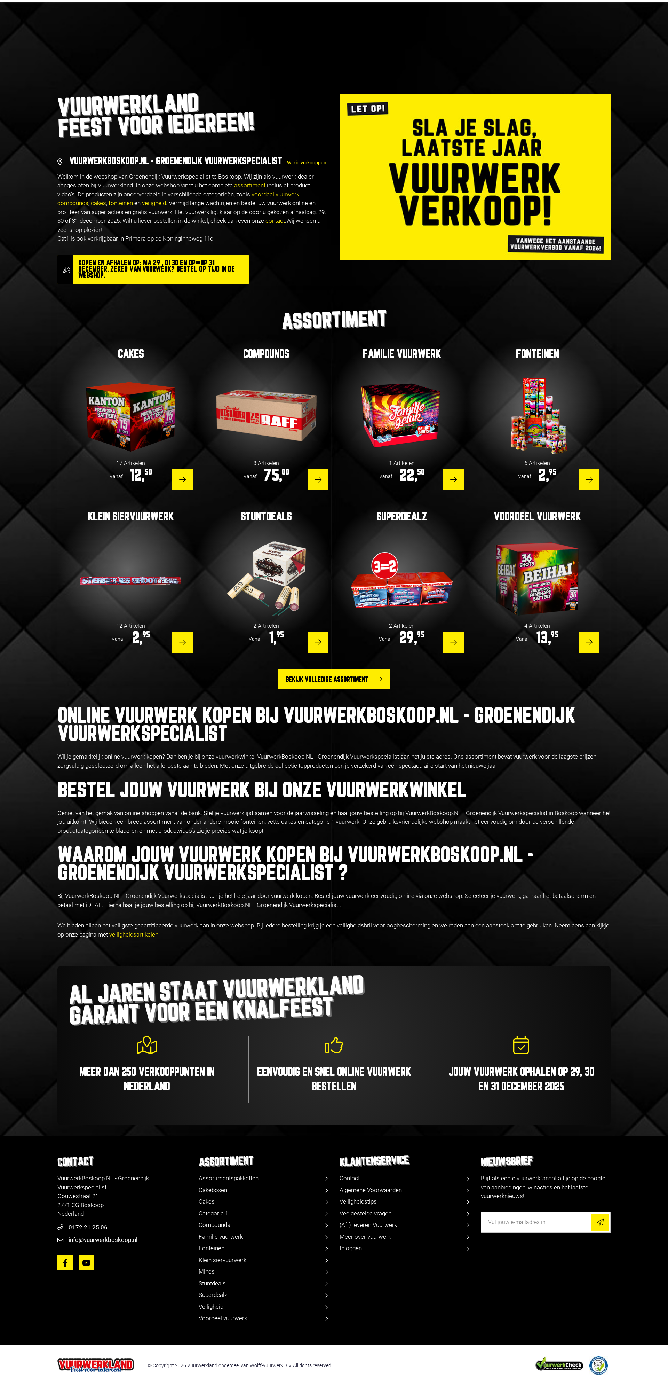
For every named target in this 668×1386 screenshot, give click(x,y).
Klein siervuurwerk (222, 1259)
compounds (72, 202)
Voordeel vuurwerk (223, 1318)
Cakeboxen (213, 1190)
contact (275, 220)
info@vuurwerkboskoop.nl (103, 1239)
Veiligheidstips (358, 1201)
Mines (207, 1271)
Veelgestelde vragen (365, 1213)
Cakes (207, 1201)
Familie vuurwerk (221, 1236)
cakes (98, 202)
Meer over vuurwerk (365, 1236)
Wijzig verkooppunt (307, 162)
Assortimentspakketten (229, 1178)
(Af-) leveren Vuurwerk (368, 1224)
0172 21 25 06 (88, 1227)
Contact (350, 1178)
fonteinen (121, 202)
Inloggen (351, 1248)
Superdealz (213, 1294)
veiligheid (154, 202)
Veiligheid (211, 1306)
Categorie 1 (213, 1213)
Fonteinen (211, 1248)
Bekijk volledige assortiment (327, 679)
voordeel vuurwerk (275, 194)
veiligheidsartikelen (133, 934)
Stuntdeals (212, 1283)
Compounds (214, 1224)
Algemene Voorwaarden (371, 1190)
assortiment (249, 185)
